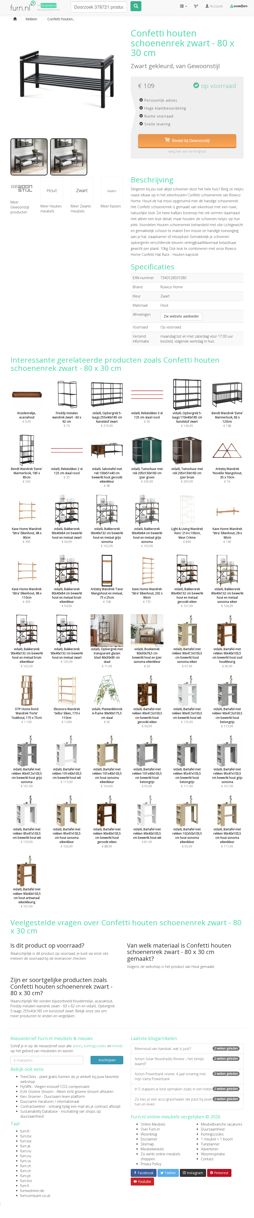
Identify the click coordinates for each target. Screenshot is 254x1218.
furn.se (25, 1161)
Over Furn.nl (150, 1129)
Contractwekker (32, 1106)
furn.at (25, 1146)
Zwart (82, 190)
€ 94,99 (67, 597)
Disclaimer (149, 1139)
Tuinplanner (210, 1144)
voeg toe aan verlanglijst (187, 151)
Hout (52, 190)
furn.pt (25, 1175)
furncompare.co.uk (35, 1195)
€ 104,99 (107, 777)
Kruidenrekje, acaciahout (92, 1001)
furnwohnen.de (32, 1190)
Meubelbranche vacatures (221, 1124)
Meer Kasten (111, 206)
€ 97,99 (187, 657)
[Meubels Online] (15, 19)
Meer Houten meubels (51, 208)
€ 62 (147, 657)
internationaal (68, 1101)
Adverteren (209, 1149)
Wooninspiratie (213, 1154)
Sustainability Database (39, 1111)
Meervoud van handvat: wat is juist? (186, 1048)
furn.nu (25, 1151)
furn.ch (25, 1165)
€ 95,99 (147, 777)
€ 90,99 (227, 657)
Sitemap (147, 1144)
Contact (207, 1159)
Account (216, 6)
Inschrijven (107, 1060)
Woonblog (149, 1134)
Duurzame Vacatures (37, 1101)
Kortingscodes (212, 1134)
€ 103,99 (147, 537)
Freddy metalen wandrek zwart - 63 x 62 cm (45, 1006)
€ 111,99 (187, 777)
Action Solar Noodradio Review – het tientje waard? (186, 1061)
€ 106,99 (227, 597)
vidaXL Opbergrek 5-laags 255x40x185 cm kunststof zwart (62, 1008)
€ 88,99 (107, 837)
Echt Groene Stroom (36, 1091)
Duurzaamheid (212, 1129)
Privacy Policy (151, 1163)
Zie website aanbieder (181, 316)
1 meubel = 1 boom (217, 1139)
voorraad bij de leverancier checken (57, 958)
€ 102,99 (107, 537)
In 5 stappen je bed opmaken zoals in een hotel (186, 1089)
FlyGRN (25, 1086)
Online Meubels (153, 1124)
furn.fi (24, 1185)
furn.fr (25, 1131)
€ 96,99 (147, 717)
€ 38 (107, 477)
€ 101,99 (187, 597)
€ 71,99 (107, 657)
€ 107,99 (27, 897)
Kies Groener (30, 1096)
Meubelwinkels (152, 1149)
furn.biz (26, 1180)
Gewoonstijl (203, 66)
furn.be (26, 1136)
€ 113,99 (227, 717)
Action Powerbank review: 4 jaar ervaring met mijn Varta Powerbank (186, 1076)
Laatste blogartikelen (154, 1038)
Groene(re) (48, 5)
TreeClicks (28, 1076)
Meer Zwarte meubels (81, 208)
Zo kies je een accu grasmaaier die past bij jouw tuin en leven (186, 1101)
